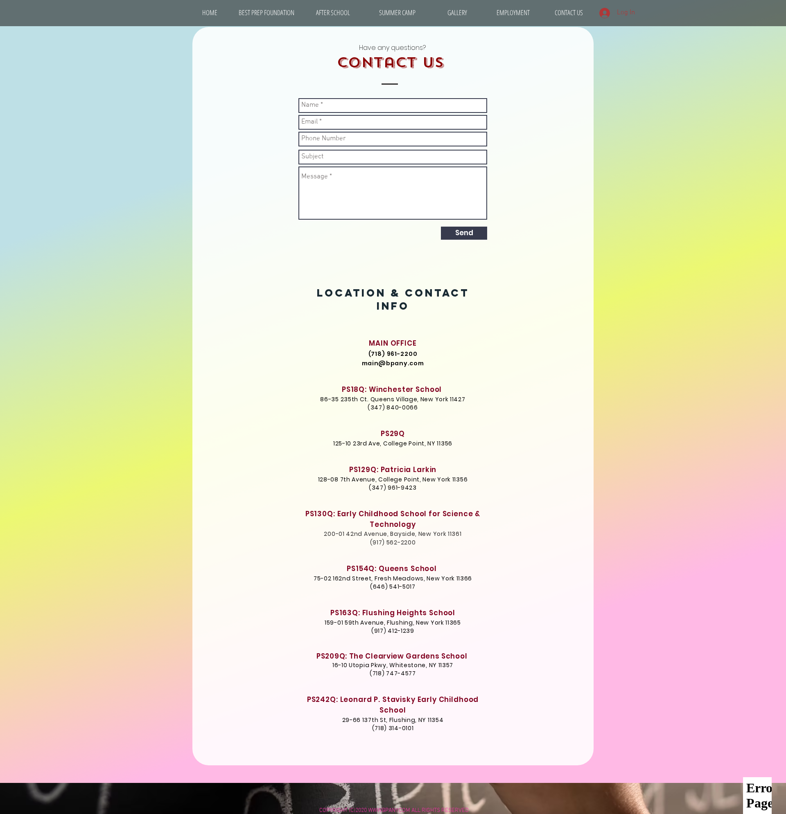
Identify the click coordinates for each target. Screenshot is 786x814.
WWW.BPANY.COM (389, 810)
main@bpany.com (393, 363)
